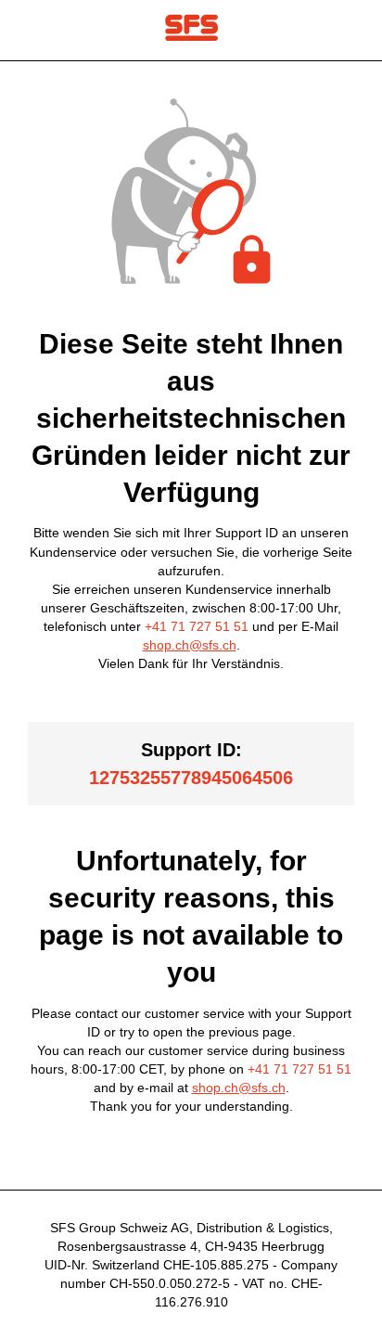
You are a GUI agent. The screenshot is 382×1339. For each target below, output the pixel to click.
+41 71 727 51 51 (196, 626)
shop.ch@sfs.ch (189, 644)
